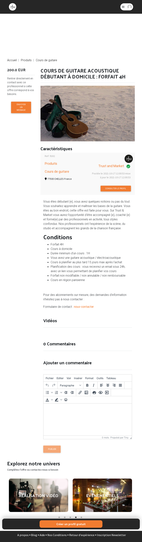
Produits (26, 60)
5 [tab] (81, 517)
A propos (23, 535)
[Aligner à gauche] (101, 385)
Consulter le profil (115, 188)
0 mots (105, 437)
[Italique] (93, 385)
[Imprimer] (94, 392)
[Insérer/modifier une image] (86, 392)
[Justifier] (120, 385)
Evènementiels (102, 495)
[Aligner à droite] (114, 385)
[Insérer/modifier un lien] (80, 392)
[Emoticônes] (66, 400)
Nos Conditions (57, 535)
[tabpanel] (38, 495)
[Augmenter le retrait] (72, 392)
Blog (34, 535)
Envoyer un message (21, 107)
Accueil (12, 60)
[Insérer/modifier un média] (107, 392)
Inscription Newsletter (111, 535)
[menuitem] (49, 378)
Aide (42, 535)
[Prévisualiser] (100, 392)
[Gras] (87, 385)
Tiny (126, 437)
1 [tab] (59, 517)
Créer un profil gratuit (71, 523)
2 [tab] (64, 517)
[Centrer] (108, 385)
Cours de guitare (46, 60)
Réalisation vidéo (38, 495)
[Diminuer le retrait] (66, 392)
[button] (48, 392)
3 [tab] (70, 517)
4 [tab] (76, 517)
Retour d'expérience (81, 535)
